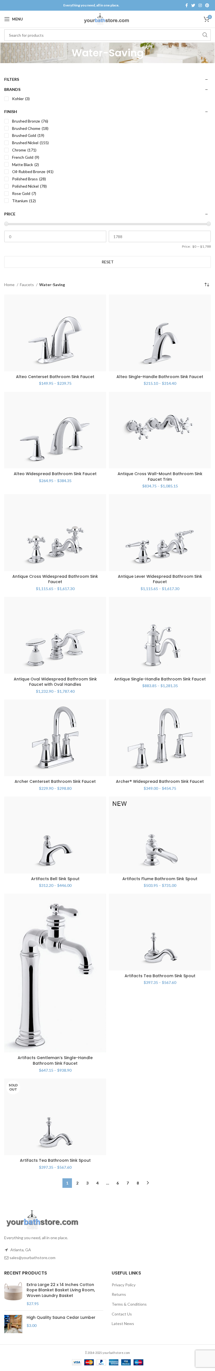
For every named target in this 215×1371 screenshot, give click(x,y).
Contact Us (122, 1314)
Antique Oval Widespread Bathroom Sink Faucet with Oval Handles (55, 681)
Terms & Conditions (129, 1304)
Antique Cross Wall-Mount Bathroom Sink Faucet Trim (160, 476)
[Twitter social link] (193, 5)
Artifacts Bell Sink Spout (55, 879)
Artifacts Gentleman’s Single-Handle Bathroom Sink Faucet (55, 1060)
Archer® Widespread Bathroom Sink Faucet (160, 781)
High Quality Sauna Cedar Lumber (61, 1317)
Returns (119, 1294)
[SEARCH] (205, 35)
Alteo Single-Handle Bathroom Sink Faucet (159, 376)
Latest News (123, 1323)
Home (9, 284)
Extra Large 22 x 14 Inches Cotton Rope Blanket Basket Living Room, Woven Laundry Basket (61, 1290)
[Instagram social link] (200, 5)
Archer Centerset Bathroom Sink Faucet (55, 781)
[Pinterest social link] (207, 5)
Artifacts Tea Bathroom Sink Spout (160, 976)
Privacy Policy (123, 1284)
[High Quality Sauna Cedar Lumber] (13, 1324)
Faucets (27, 284)
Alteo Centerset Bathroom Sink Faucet (55, 376)
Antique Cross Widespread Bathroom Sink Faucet (55, 579)
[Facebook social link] (187, 5)
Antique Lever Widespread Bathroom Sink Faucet (160, 579)
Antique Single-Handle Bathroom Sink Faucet (160, 679)
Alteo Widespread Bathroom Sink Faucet (55, 474)
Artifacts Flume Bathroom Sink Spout (159, 879)
